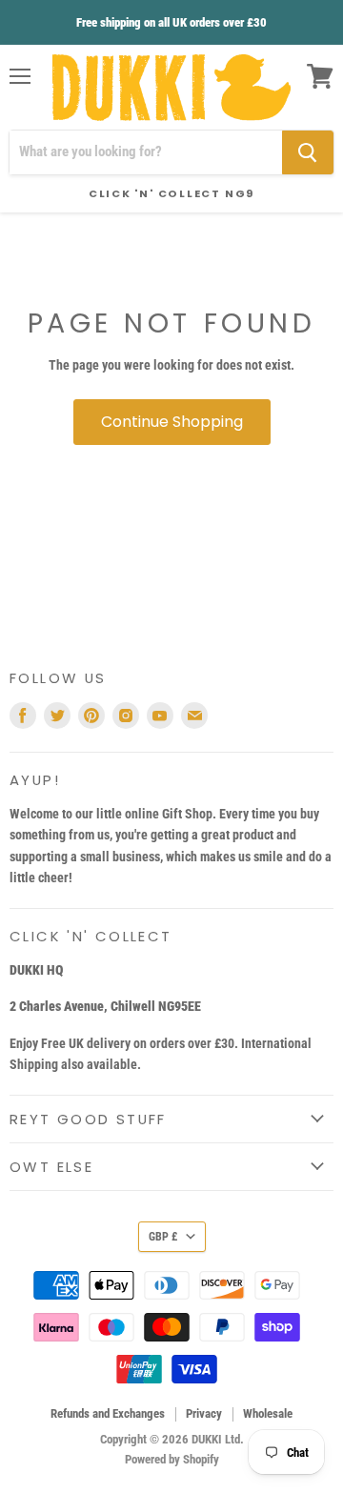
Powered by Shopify (172, 1459)
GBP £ (163, 1236)
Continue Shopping (172, 422)
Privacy (204, 1413)
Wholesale (268, 1413)
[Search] (307, 152)
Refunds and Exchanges (107, 1413)
